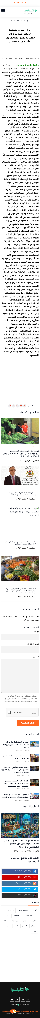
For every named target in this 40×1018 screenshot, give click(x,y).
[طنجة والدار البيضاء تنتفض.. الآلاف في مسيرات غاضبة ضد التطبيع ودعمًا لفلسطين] (34, 783)
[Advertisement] (20, 377)
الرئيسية (25, 21)
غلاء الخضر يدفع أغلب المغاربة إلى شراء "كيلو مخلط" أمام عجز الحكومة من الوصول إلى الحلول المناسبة (21, 591)
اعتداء (16, 926)
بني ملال (11, 910)
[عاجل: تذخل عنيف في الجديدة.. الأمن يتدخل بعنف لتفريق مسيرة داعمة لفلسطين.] (34, 770)
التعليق (36, 657)
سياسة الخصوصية (19, 1011)
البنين (34, 931)
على (8, 916)
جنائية (5, 921)
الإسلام (16, 916)
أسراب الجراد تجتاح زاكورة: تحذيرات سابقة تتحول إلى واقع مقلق (16, 744)
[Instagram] (21, 3)
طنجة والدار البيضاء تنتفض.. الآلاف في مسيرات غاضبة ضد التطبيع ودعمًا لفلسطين (16, 783)
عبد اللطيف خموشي (29, 916)
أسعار (34, 910)
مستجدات (14, 21)
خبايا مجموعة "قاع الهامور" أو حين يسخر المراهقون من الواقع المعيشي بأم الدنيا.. (21, 844)
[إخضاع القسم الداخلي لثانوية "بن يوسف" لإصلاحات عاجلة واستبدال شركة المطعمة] (20, 475)
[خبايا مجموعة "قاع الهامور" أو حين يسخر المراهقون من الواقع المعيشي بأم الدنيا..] (20, 825)
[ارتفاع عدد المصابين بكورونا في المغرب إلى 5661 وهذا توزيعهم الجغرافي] (20, 520)
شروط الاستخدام (7, 1011)
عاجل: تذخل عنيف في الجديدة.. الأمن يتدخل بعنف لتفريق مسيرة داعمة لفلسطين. (15, 770)
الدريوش (33, 926)
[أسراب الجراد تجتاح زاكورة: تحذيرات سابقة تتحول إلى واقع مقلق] (34, 745)
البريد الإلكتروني (33, 644)
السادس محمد (23, 910)
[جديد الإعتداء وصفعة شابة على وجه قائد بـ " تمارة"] (34, 758)
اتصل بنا (35, 1011)
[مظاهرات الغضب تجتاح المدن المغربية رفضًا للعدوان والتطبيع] (34, 797)
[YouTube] (14, 3)
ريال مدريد (15, 921)
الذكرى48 (33, 921)
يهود (8, 926)
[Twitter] (18, 3)
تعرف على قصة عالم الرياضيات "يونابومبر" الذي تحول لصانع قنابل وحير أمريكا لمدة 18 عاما (21, 454)
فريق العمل (29, 1011)
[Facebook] (25, 3)
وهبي (24, 921)
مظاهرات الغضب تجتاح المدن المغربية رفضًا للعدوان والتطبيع (15, 796)
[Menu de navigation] (3, 10)
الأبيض (24, 926)
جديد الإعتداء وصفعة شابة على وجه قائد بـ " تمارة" (16, 757)
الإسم (36, 632)
